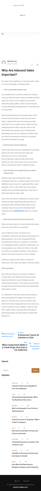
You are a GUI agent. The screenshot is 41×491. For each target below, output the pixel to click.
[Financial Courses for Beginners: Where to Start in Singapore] (6, 420)
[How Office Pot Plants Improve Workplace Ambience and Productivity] (6, 464)
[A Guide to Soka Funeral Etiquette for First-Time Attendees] (6, 386)
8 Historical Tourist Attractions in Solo (28, 336)
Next (25, 342)
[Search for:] (17, 370)
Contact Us (26, 481)
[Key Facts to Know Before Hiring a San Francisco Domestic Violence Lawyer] (6, 431)
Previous (21, 332)
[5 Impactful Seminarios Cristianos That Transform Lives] (6, 442)
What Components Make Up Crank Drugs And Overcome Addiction (14, 347)
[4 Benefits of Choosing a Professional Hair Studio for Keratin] (6, 453)
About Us (17, 481)
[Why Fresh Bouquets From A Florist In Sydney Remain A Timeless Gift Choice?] (6, 408)
